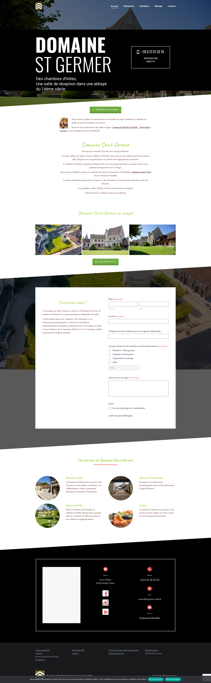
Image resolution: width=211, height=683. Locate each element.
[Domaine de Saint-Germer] (105, 240)
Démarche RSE (78, 650)
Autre (114, 362)
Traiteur (38, 653)
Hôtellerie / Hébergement (123, 350)
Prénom (112, 309)
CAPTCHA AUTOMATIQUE (120, 416)
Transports (40, 660)
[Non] (208, 679)
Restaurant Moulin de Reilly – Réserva (130, 127)
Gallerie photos (151, 650)
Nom (141, 309)
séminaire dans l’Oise (141, 172)
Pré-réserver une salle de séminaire (124, 650)
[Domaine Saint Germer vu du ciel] (58, 240)
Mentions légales (173, 679)
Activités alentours (116, 653)
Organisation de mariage (122, 358)
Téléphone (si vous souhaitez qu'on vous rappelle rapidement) (134, 331)
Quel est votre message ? (124, 378)
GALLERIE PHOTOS (107, 261)
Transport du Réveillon (149, 618)
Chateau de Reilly (42, 650)
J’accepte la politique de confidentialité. (128, 408)
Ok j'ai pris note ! (156, 679)
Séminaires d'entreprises (123, 354)
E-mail (116, 316)
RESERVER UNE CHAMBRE (107, 109)
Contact (75, 653)
